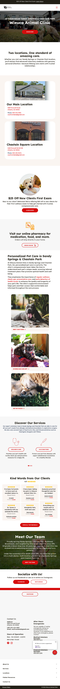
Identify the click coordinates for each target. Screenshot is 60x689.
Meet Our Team (18, 329)
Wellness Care (16, 449)
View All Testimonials (30, 525)
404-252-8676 (16, 153)
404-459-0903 (38, 640)
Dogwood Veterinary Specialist (41, 650)
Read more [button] (11, 495)
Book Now (30, 32)
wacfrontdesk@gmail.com (16, 115)
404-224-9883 (14, 627)
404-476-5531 (16, 113)
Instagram (39, 582)
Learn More (39, 1)
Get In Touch (18, 408)
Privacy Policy (6, 687)
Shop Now (30, 594)
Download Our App (20, 369)
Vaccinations (44, 449)
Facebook (21, 582)
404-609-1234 (38, 653)
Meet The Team (30, 562)
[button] (55, 652)
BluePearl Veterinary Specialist (41, 638)
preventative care (24, 279)
